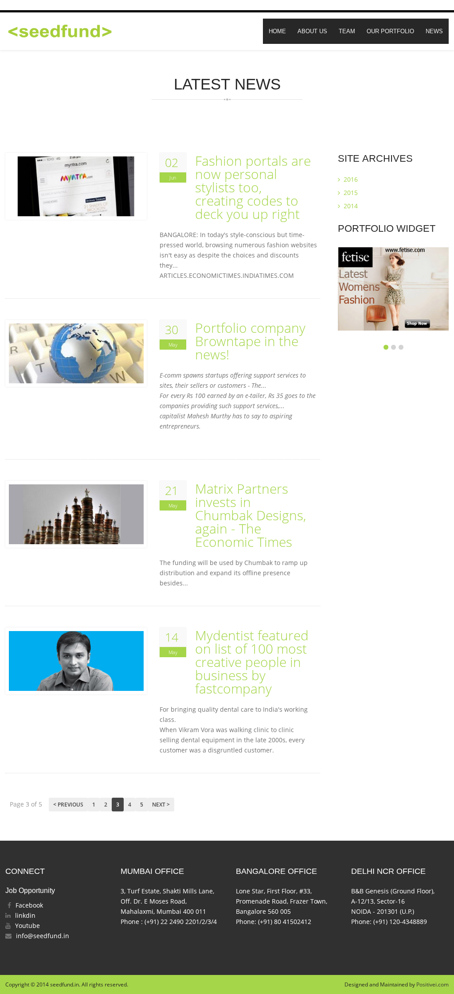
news (434, 31)
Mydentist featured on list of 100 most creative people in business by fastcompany (252, 662)
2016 (350, 179)
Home (277, 31)
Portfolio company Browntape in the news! (250, 341)
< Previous (68, 804)
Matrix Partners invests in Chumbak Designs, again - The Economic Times (250, 515)
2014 (350, 206)
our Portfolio (390, 31)
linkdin (25, 915)
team (347, 31)
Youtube (27, 925)
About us (312, 31)
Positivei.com (432, 984)
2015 (350, 192)
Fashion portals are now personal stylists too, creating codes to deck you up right (253, 187)
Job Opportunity (30, 890)
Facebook (29, 905)
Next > (161, 804)
